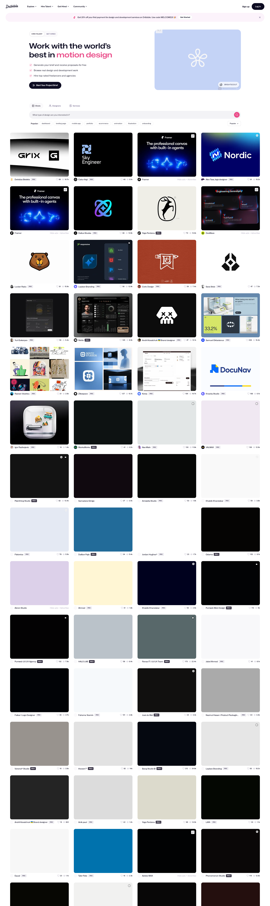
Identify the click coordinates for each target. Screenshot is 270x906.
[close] (260, 17)
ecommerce (103, 123)
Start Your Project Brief (47, 85)
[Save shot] (58, 172)
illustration (132, 123)
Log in (258, 6)
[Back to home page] (12, 6)
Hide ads (181, 179)
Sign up (245, 6)
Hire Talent (46, 6)
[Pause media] (159, 85)
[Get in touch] (52, 172)
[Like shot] (64, 172)
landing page (61, 123)
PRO (33, 179)
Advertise (192, 179)
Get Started (185, 17)
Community (79, 6)
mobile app (76, 123)
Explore (30, 6)
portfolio (89, 123)
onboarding (146, 123)
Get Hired (62, 6)
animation (118, 123)
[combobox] (130, 115)
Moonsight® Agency (229, 85)
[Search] (237, 115)
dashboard (46, 123)
